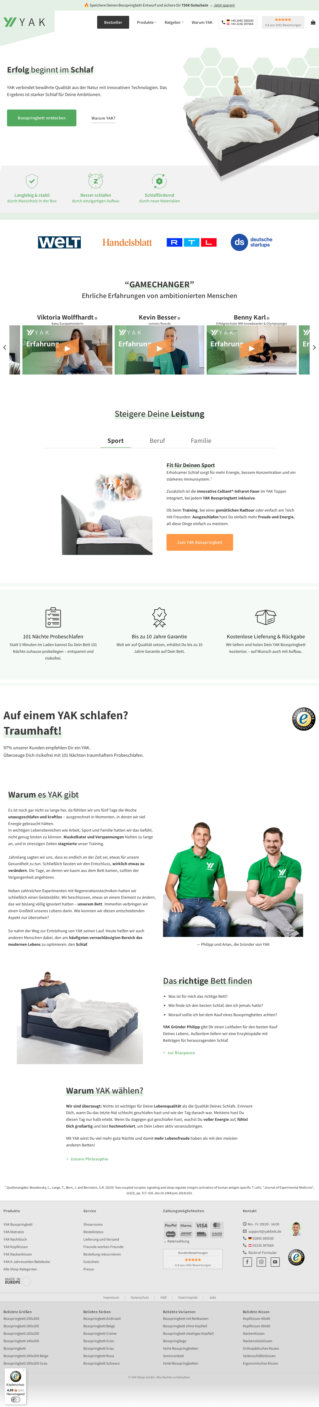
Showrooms (93, 1224)
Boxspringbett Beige (99, 1326)
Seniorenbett (173, 1355)
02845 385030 (263, 1238)
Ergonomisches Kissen (260, 1363)
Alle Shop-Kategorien (20, 1269)
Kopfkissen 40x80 (256, 1318)
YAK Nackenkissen (18, 1254)
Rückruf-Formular (262, 1252)
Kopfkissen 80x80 (256, 1326)
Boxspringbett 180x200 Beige (26, 1355)
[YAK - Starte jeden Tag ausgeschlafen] (24, 22)
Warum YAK (202, 22)
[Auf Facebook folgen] (247, 1262)
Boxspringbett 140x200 (21, 1340)
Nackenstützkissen (257, 1340)
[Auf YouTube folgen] (275, 1262)
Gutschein (91, 1261)
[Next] (314, 347)
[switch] (15, 1399)
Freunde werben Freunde (103, 1246)
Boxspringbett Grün (98, 1340)
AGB (163, 1297)
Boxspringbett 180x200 (21, 1326)
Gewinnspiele (188, 1297)
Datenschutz (140, 1297)
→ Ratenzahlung (176, 1241)
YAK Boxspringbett (18, 1224)
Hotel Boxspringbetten (180, 1363)
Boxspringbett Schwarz (101, 1363)
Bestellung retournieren (102, 1254)
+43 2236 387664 (241, 23)
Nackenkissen (254, 1333)
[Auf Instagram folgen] (261, 1262)
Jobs (212, 1297)
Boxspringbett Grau (98, 1348)
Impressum (111, 1297)
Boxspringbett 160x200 (21, 1333)
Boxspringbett (15, 1348)
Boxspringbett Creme (100, 1333)
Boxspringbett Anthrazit (102, 1318)
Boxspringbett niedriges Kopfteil (188, 1333)
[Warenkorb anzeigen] (313, 22)
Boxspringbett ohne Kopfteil (185, 1326)
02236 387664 (263, 1245)
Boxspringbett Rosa (98, 1355)
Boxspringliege (174, 1340)
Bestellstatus (93, 1231)
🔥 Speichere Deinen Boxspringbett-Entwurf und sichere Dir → (159, 5)
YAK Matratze (14, 1231)
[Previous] (5, 347)
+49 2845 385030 (241, 20)
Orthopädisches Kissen (261, 1348)
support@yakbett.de (264, 1231)
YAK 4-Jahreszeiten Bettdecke (27, 1261)
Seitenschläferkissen (259, 1355)
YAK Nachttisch (15, 1239)
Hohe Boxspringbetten (180, 1348)
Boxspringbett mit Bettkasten (186, 1318)
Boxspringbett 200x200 (21, 1318)
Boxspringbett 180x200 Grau (25, 1363)
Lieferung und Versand (101, 1239)
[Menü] (23, 1371)
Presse (88, 1269)
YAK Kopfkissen (16, 1246)
